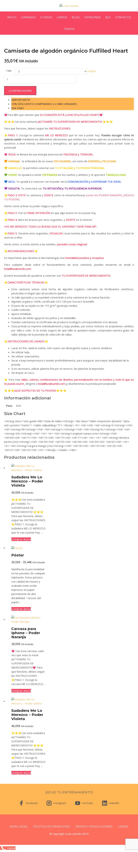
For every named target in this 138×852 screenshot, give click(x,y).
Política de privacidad (51, 826)
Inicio (12, 17)
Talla (9, 70)
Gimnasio (28, 17)
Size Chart (17, 108)
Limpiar (91, 71)
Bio (108, 17)
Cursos (46, 17)
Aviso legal (19, 826)
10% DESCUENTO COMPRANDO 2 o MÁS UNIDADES (44, 104)
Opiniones (92, 17)
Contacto (123, 17)
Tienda (69, 29)
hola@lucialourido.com (17, 269)
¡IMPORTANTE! (20, 100)
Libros (62, 17)
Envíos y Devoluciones (93, 826)
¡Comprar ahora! (20, 90)
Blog (76, 17)
